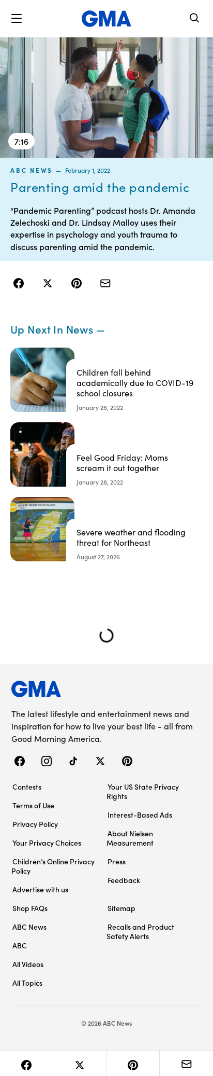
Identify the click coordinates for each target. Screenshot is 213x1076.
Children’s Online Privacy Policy (53, 866)
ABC (19, 945)
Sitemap (121, 908)
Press (117, 861)
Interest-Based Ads (140, 814)
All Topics (27, 982)
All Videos (27, 964)
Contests (26, 786)
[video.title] (106, 97)
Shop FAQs (30, 908)
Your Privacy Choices (46, 842)
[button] (16, 18)
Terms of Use (33, 805)
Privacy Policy (35, 824)
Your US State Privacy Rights (142, 791)
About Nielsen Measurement (130, 838)
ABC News (31, 170)
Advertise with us (40, 889)
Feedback (124, 880)
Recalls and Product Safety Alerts (140, 931)
